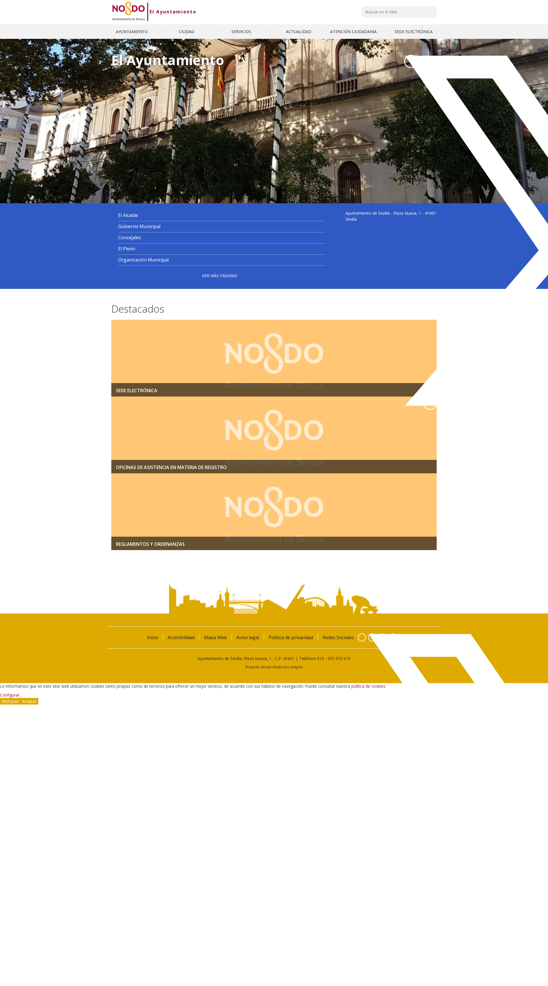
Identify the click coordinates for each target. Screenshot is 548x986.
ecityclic (296, 667)
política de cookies (368, 686)
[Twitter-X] (410, 61)
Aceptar (29, 701)
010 (320, 658)
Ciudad (187, 31)
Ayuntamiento (132, 31)
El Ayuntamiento (173, 12)
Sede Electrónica (413, 31)
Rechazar (10, 701)
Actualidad (298, 31)
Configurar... (11, 695)
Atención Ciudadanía (354, 31)
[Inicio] (128, 11)
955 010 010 (339, 658)
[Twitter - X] (372, 637)
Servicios (241, 31)
